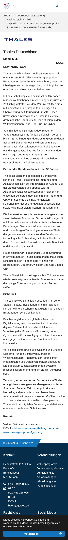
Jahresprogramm (47, 464)
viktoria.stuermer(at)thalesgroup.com (35, 428)
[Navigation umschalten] (63, 6)
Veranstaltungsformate (50, 468)
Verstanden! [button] (31, 533)
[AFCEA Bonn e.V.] (8, 6)
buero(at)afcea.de (18, 505)
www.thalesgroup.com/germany (23, 432)
